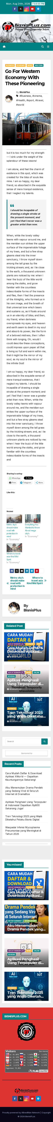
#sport (30, 100)
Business (10, 65)
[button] (42, 46)
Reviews (11, 676)
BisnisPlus (25, 92)
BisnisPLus (30, 1116)
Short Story (30, 921)
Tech (21, 708)
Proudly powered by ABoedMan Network (21, 1112)
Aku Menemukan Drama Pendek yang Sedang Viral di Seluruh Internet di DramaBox (24, 791)
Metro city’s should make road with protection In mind (12, 530)
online (36, 672)
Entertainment (15, 921)
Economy (21, 65)
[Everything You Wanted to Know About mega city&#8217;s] (32, 518)
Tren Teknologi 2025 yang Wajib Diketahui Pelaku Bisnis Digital (25, 716)
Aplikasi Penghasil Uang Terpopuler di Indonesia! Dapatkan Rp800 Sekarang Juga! (26, 805)
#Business (25, 95)
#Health (20, 100)
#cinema (37, 95)
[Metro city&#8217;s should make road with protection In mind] (14, 518)
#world (20, 104)
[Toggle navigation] (48, 46)
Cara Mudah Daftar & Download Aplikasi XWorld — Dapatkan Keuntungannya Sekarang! (23, 776)
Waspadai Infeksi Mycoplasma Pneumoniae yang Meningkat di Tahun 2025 (23, 830)
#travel (39, 100)
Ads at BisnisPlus (15, 644)
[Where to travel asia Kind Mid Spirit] (14, 547)
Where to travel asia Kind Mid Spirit (13, 556)
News (30, 65)
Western (39, 65)
